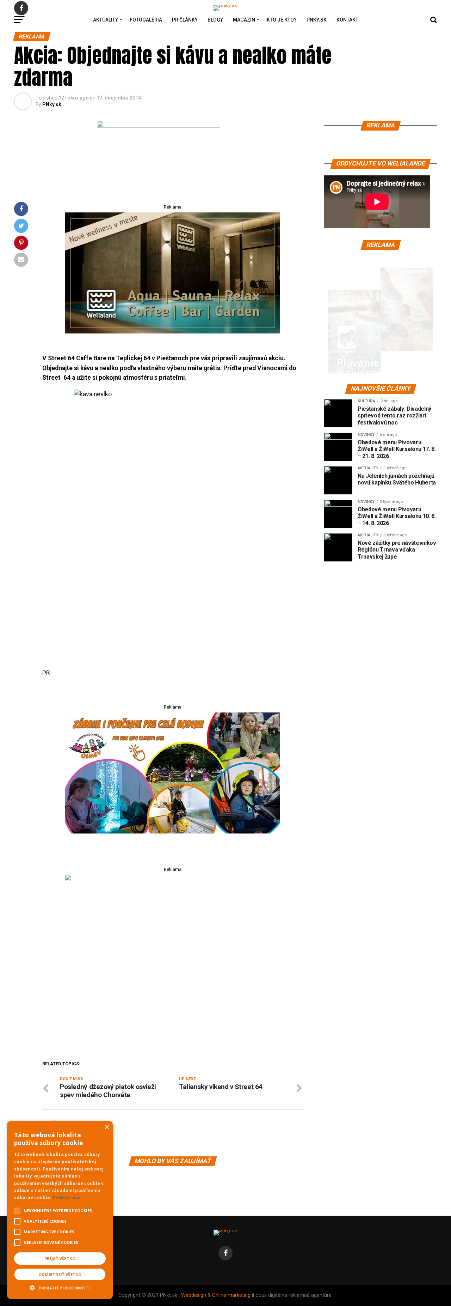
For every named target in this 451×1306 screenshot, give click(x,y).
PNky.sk (317, 20)
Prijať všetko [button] (59, 1258)
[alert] (60, 1210)
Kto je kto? (282, 20)
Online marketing (231, 1295)
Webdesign (193, 1295)
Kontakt (347, 20)
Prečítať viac (66, 1197)
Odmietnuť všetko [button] (59, 1274)
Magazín (244, 20)
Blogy (215, 20)
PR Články (185, 20)
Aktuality (105, 20)
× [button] (106, 1127)
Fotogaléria (146, 20)
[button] (60, 1287)
